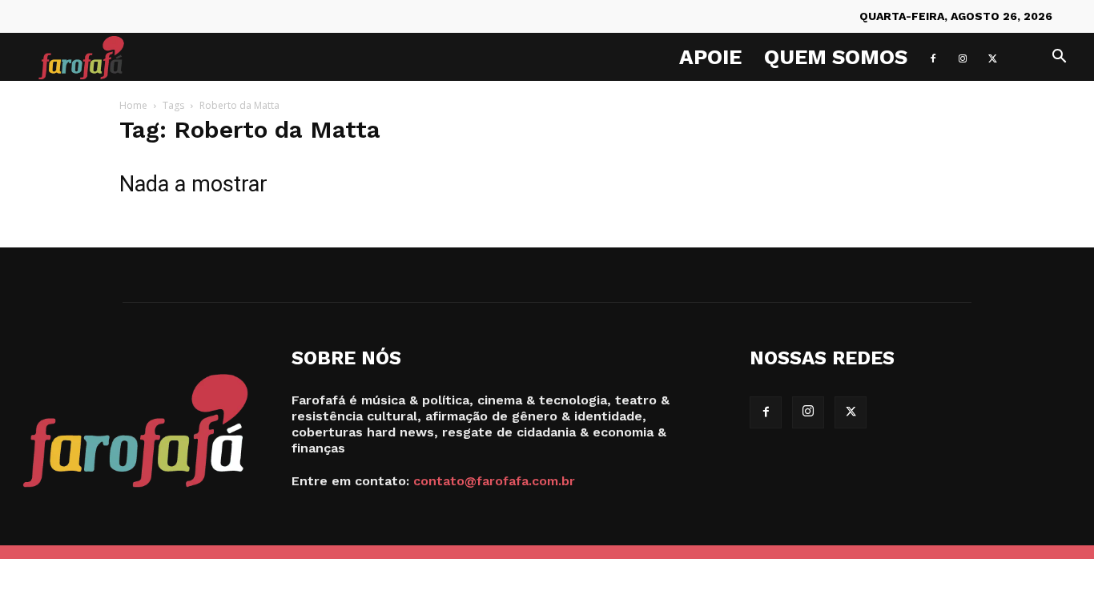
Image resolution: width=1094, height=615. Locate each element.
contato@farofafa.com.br (494, 480)
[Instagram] (963, 57)
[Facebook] (933, 57)
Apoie (710, 57)
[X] (992, 57)
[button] (1059, 58)
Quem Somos (835, 57)
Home (133, 105)
